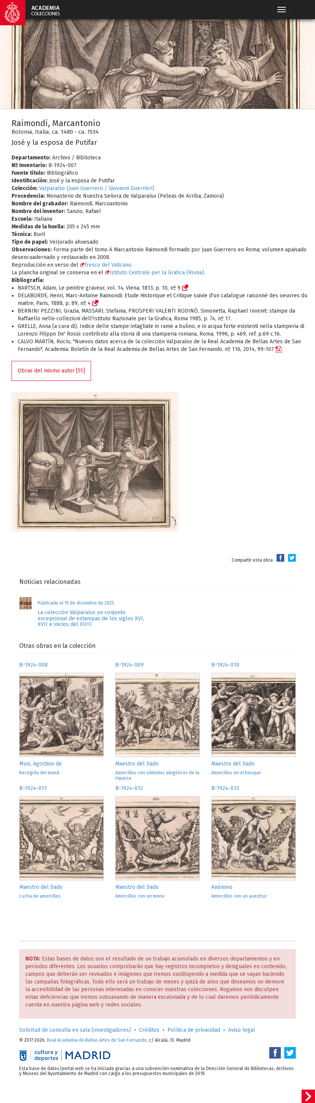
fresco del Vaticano (108, 265)
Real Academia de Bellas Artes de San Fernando (97, 1040)
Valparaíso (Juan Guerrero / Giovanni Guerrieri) (96, 188)
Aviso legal (241, 1030)
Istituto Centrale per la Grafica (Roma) (156, 272)
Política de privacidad (193, 1030)
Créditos (149, 1030)
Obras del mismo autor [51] (51, 370)
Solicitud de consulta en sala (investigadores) (75, 1030)
